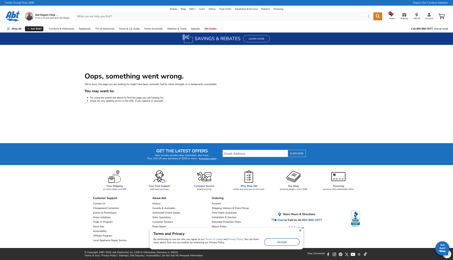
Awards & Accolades (163, 208)
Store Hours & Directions (298, 214)
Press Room (159, 226)
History (156, 203)
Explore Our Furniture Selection (430, 2)
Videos (212, 9)
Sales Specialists (161, 217)
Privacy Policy (235, 239)
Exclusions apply (208, 158)
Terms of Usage (214, 239)
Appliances (85, 28)
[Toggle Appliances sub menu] (92, 29)
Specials (195, 28)
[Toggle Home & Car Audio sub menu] (141, 29)
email (445, 28)
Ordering (218, 198)
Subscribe (296, 153)
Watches (177, 28)
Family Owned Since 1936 (19, 2)
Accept (282, 242)
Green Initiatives (102, 217)
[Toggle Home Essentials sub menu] (164, 29)
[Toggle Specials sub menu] (201, 29)
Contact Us (99, 203)
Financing (278, 9)
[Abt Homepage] (12, 16)
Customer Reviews (162, 222)
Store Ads (98, 226)
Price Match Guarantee (224, 212)
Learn (202, 9)
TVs (104, 28)
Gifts (191, 9)
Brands (173, 9)
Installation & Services (246, 9)
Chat (280, 220)
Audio (129, 28)
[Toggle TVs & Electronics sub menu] (116, 29)
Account (216, 203)
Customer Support (105, 198)
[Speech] (368, 16)
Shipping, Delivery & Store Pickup (230, 208)
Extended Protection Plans (226, 222)
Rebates (265, 9)
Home (153, 28)
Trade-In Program (103, 222)
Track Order (225, 9)
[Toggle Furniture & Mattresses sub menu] (76, 29)
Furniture (61, 28)
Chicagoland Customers (106, 208)
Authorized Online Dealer (166, 212)
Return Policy (219, 226)
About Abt (159, 198)
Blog (183, 9)
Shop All (16, 28)
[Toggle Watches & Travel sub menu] (188, 29)
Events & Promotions (105, 212)
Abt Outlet (210, 28)
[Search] (377, 16)
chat (436, 28)
